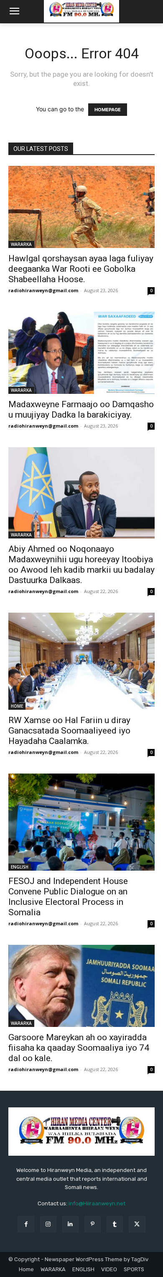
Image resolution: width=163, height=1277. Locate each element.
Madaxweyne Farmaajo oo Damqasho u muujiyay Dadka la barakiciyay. (81, 409)
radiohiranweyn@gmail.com (43, 290)
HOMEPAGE (107, 110)
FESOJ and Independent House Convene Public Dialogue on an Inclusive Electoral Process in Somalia (68, 896)
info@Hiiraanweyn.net (97, 1203)
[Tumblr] (115, 1224)
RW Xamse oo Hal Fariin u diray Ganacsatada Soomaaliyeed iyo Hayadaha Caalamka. (69, 730)
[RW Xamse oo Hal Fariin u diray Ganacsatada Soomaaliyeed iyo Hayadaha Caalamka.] (81, 661)
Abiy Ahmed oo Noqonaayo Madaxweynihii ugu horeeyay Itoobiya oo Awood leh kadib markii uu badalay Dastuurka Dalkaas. (81, 564)
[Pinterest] (92, 1224)
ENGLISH (19, 867)
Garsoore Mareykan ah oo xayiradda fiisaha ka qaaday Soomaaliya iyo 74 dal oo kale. (78, 1047)
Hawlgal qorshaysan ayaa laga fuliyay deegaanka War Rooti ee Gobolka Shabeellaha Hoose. (80, 268)
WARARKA (21, 244)
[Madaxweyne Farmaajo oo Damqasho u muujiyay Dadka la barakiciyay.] (81, 353)
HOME (17, 706)
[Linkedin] (70, 1224)
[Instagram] (48, 1224)
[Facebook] (26, 1224)
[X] (137, 1224)
